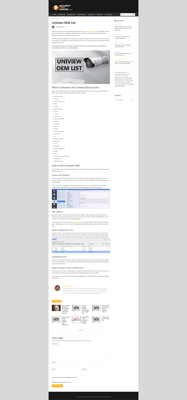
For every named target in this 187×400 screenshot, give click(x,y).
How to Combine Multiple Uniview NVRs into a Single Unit (85, 309)
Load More (81, 330)
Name (54, 362)
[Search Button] (133, 14)
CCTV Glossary (108, 14)
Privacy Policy (62, 1)
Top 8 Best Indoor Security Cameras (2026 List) (122, 37)
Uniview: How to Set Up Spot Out (105, 318)
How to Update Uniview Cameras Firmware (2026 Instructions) (66, 320)
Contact (56, 1)
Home (54, 14)
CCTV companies (91, 31)
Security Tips (91, 14)
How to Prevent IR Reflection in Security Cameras (123, 54)
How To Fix (117, 51)
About (53, 1)
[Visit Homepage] (65, 7)
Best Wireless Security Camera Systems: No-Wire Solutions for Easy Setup (123, 28)
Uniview (62, 18)
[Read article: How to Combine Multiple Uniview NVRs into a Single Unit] (76, 308)
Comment (55, 344)
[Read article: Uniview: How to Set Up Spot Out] (96, 319)
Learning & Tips (71, 14)
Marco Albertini (59, 27)
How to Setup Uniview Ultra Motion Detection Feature (105, 308)
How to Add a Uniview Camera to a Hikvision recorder (85, 320)
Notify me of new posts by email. (61, 382)
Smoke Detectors (119, 59)
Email (54, 369)
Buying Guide (61, 14)
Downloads (99, 14)
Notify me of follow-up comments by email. (64, 377)
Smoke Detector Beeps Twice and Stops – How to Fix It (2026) (124, 62)
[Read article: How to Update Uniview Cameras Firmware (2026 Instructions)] (56, 319)
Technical (58, 18)
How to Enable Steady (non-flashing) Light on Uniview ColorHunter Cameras (65, 309)
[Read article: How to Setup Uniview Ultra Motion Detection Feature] (96, 308)
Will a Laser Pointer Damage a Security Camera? (123, 45)
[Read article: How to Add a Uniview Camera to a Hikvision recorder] (76, 319)
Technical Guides (81, 14)
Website (84, 369)
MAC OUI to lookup (77, 222)
